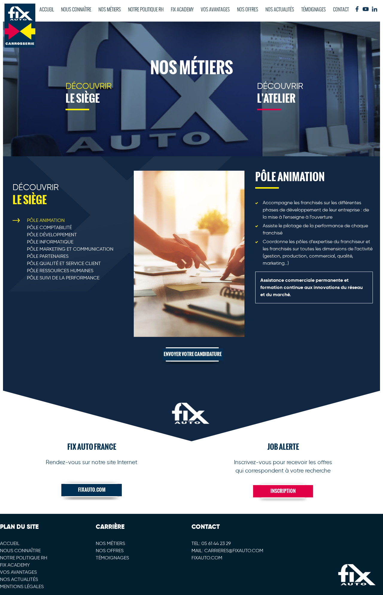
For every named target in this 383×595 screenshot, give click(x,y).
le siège (89, 93)
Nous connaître (76, 9)
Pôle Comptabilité (49, 227)
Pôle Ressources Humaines (60, 270)
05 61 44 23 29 (216, 543)
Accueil (46, 9)
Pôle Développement (52, 234)
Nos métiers (109, 9)
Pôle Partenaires (48, 256)
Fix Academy (182, 9)
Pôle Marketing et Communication (70, 249)
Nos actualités (279, 9)
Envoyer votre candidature (193, 354)
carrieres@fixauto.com (233, 550)
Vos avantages (215, 9)
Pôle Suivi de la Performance (63, 278)
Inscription (283, 490)
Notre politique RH (146, 9)
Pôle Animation (46, 220)
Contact (341, 9)
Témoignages (313, 9)
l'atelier (280, 93)
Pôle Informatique (50, 242)
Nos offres (247, 9)
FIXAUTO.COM (91, 489)
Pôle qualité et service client (64, 263)
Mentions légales (22, 586)
